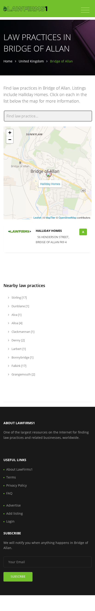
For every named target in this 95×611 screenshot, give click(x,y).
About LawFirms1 (19, 469)
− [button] (9, 139)
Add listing (14, 513)
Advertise (13, 505)
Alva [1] (16, 315)
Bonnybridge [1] (22, 357)
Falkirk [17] (18, 366)
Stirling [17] (19, 297)
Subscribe (18, 577)
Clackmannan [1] (22, 332)
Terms (11, 477)
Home (7, 61)
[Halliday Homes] (49, 174)
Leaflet (37, 217)
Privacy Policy (16, 485)
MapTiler (50, 217)
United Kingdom (31, 61)
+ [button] (9, 133)
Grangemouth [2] (23, 374)
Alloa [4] (16, 323)
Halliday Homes (50, 184)
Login (10, 521)
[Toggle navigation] (85, 10)
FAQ (9, 493)
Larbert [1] (18, 349)
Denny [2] (18, 340)
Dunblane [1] (20, 306)
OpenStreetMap (67, 217)
